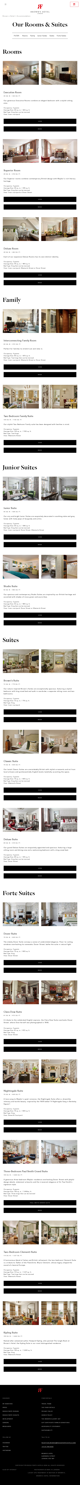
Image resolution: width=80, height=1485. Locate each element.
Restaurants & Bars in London (47, 1469)
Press (5, 1407)
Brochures (7, 1426)
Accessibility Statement (51, 1426)
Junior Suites (42, 36)
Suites (52, 36)
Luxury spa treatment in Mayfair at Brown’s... (47, 1472)
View (40, 121)
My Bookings (8, 1403)
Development (8, 1419)
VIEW (40, 199)
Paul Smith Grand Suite (40, 1202)
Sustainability (47, 1430)
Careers (6, 1422)
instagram (7, 1450)
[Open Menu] (5, 4)
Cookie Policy (47, 1415)
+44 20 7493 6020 (47, 1446)
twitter (5, 1446)
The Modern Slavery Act (51, 1419)
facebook (6, 1443)
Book (74, 4)
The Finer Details (48, 1407)
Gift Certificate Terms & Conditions (56, 1422)
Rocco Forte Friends (11, 1411)
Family (32, 36)
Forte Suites (61, 36)
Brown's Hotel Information (48, 1476)
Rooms (25, 36)
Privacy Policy (47, 1411)
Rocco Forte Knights (11, 1415)
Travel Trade (46, 1403)
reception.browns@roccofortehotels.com (59, 1443)
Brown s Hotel (9, 16)
